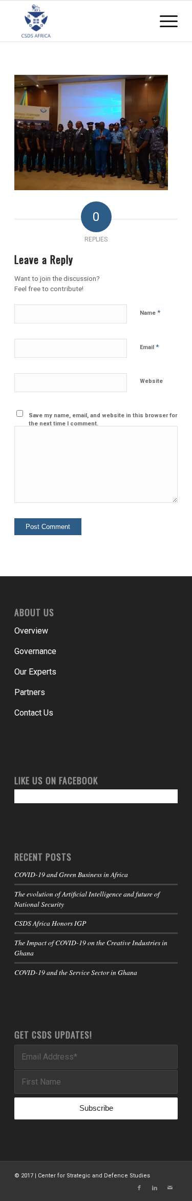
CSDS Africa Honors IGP (50, 923)
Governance (35, 651)
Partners (29, 692)
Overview (31, 631)
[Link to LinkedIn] (154, 1188)
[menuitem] (164, 21)
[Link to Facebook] (139, 1188)
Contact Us (33, 713)
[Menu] (164, 21)
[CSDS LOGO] (79, 21)
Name (150, 312)
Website (151, 381)
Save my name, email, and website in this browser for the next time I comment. (103, 420)
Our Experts (35, 672)
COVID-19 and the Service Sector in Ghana (75, 972)
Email (149, 347)
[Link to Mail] (170, 1188)
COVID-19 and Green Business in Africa (71, 874)
